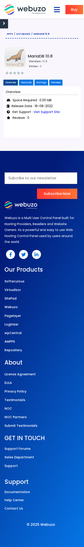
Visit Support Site (47, 112)
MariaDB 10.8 (42, 34)
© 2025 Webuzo (41, 524)
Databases (23, 34)
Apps (10, 34)
